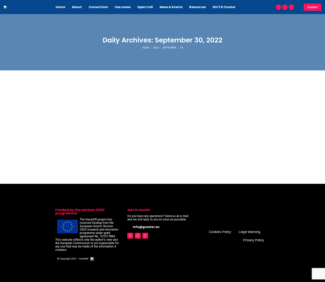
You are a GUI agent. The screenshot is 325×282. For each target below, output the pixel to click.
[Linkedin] (145, 236)
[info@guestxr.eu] (129, 226)
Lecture (63, 149)
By (78, 149)
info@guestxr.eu (146, 227)
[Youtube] (138, 236)
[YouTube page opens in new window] (278, 7)
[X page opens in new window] (285, 7)
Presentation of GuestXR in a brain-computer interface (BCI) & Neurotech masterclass (137, 144)
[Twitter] (130, 236)
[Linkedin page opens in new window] (291, 7)
